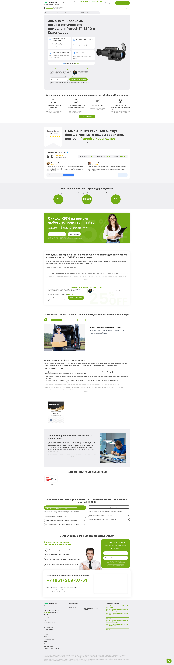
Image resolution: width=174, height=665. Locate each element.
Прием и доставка (56, 319)
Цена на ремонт (100, 7)
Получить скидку (74, 234)
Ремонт (74, 319)
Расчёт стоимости (119, 7)
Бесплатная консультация (78, 79)
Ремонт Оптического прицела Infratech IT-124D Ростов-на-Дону (117, 617)
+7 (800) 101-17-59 (85, 1)
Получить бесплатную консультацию (115, 558)
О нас (111, 7)
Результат (82, 319)
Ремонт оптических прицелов (92, 606)
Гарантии (127, 7)
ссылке (58, 650)
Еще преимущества (87, 116)
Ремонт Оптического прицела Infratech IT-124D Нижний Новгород (117, 621)
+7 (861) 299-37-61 (97, 1)
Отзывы (107, 7)
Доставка (46, 632)
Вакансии (46, 641)
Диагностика (67, 319)
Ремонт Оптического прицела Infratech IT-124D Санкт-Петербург (117, 610)
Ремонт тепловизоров (72, 606)
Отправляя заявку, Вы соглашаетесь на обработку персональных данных (65, 238)
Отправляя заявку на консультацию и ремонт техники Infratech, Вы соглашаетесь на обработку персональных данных (116, 563)
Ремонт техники (69, 3)
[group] (51, 480)
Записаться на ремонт (76, 297)
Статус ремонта (109, 3)
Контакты (46, 636)
